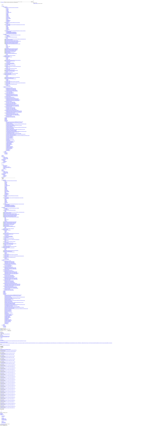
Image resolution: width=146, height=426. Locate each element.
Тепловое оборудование (5, 229)
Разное (4, 168)
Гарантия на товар (5, 158)
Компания (1, 413)
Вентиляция (5, 34)
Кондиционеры (5, 165)
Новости (4, 160)
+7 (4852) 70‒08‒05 (35, 3)
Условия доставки (5, 172)
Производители (4, 159)
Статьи (3, 421)
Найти (2, 178)
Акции (3, 155)
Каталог (3, 6)
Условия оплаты (5, 157)
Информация (2, 414)
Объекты (4, 176)
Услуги (3, 170)
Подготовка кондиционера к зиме (4, 336)
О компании (3, 174)
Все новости (2, 332)
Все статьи (1, 335)
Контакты (3, 162)
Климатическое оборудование (7, 167)
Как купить (3, 156)
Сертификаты (5, 161)
